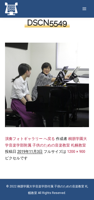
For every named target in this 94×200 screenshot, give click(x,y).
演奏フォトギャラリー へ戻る (30, 138)
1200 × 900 (76, 151)
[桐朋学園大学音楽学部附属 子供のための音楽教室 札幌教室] (11, 9)
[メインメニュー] (84, 9)
